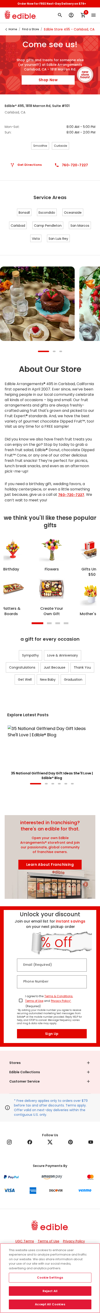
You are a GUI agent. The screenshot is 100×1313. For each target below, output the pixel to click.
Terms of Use (34, 1001)
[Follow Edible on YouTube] (90, 1142)
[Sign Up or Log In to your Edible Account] (71, 15)
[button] (50, 1062)
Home (13, 29)
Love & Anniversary (62, 655)
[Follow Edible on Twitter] (50, 1142)
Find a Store (30, 29)
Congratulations (22, 667)
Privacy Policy (74, 1241)
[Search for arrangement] (60, 15)
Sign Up (52, 1033)
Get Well (25, 679)
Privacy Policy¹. (61, 1001)
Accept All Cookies (50, 1304)
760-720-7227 (71, 495)
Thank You (82, 667)
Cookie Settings (50, 1277)
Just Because (54, 667)
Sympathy (30, 655)
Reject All (50, 1291)
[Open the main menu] (93, 15)
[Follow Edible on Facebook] (29, 1142)
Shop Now (48, 79)
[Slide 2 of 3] (54, 352)
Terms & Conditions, (58, 996)
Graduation (73, 679)
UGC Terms (24, 1241)
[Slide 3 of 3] (60, 352)
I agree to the (34, 996)
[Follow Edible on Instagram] (9, 1142)
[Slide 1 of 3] (43, 352)
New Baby (48, 679)
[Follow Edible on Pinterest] (70, 1142)
